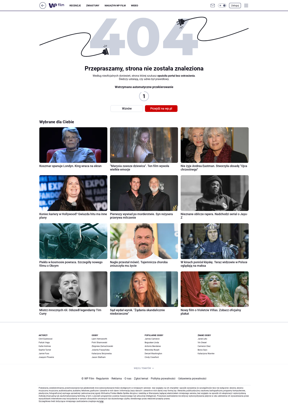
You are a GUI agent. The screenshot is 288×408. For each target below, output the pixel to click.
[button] (222, 6)
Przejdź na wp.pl (161, 108)
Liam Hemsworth (99, 339)
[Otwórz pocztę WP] (212, 5)
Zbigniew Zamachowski (102, 346)
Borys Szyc (202, 350)
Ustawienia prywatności (191, 378)
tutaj (101, 401)
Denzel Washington (153, 353)
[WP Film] (59, 5)
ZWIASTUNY (92, 5)
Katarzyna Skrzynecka (102, 353)
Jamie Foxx (44, 353)
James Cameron (152, 339)
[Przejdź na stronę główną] (42, 8)
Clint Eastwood (45, 339)
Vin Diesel (202, 342)
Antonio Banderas (153, 346)
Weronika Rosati (152, 350)
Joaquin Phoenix (46, 357)
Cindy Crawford (152, 357)
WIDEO (134, 5)
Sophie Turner (45, 350)
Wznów (127, 108)
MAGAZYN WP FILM (115, 5)
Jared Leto (202, 339)
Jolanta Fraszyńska (101, 350)
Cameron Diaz (204, 346)
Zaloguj (235, 5)
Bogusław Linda (152, 342)
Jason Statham (99, 357)
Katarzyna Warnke (206, 353)
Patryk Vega (44, 342)
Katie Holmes (45, 346)
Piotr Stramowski (99, 342)
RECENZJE (75, 5)
